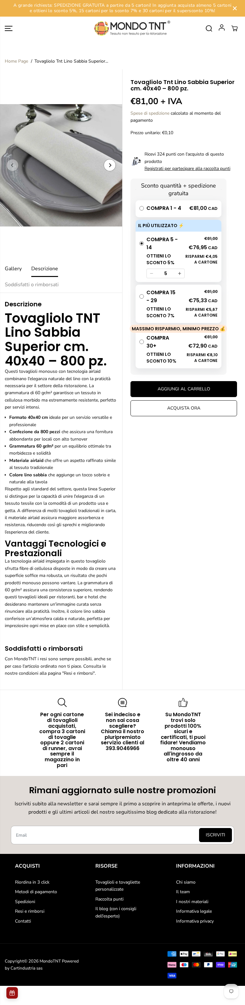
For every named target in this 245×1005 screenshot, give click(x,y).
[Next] (110, 165)
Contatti (23, 921)
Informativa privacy (195, 921)
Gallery (13, 268)
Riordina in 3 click (32, 882)
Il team (183, 892)
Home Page (16, 61)
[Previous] (12, 165)
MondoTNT (50, 961)
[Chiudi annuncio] (234, 8)
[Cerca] (209, 28)
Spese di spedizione (149, 113)
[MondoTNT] (122, 28)
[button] (8, 29)
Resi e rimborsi (29, 911)
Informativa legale (194, 911)
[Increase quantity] (179, 273)
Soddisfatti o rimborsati (32, 284)
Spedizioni (25, 902)
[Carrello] (234, 28)
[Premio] (12, 993)
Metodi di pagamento (36, 892)
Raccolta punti (109, 899)
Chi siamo (186, 882)
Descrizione (44, 268)
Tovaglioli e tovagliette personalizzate (117, 885)
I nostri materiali (192, 902)
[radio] (178, 208)
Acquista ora (183, 408)
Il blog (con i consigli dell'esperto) (115, 912)
